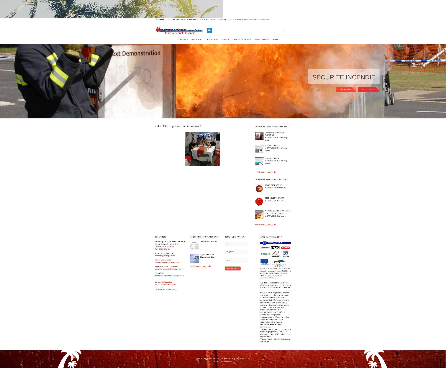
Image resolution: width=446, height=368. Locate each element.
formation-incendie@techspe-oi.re (169, 275)
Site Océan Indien (165, 282)
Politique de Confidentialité (165, 289)
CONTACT (276, 39)
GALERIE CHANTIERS (242, 39)
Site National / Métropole (167, 285)
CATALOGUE (212, 39)
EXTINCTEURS (353, 77)
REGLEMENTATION (261, 39)
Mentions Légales (226, 362)
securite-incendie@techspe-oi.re (169, 269)
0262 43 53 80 (242, 19)
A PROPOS (183, 39)
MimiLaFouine (246, 359)
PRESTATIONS (197, 39)
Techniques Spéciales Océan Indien (207, 359)
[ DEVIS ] (226, 39)
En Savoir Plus (346, 89)
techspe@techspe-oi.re (259, 19)
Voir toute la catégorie (266, 172)
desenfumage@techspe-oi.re (167, 262)
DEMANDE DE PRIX (369, 89)
